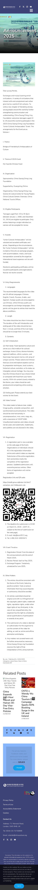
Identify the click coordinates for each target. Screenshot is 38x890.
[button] (4, 698)
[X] (11, 730)
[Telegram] (27, 730)
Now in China (22, 661)
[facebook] (20, 7)
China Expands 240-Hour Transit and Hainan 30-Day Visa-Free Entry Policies (9, 701)
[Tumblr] (31, 730)
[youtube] (31, 7)
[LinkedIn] (19, 730)
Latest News (14, 661)
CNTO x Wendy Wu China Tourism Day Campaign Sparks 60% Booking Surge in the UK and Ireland (28, 703)
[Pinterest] (7, 733)
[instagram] (27, 7)
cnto (6, 659)
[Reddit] (15, 730)
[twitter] (23, 7)
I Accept (19, 768)
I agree (19, 886)
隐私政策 (21, 762)
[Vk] (14, 733)
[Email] (28, 733)
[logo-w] (9, 7)
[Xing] (21, 733)
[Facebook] (7, 730)
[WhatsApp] (23, 730)
